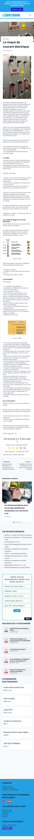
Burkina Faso (8, 690)
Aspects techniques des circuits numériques (17, 670)
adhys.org (11, 433)
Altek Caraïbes (9, 699)
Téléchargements (7, 826)
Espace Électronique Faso (14, 687)
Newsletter (5, 813)
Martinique (7, 701)
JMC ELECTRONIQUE (12, 743)
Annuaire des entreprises (9, 825)
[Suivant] (28, 501)
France (6, 746)
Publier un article (7, 811)
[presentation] (17, 492)
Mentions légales (7, 786)
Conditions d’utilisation (8, 788)
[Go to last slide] (5, 501)
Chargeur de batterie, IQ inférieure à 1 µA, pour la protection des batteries (25, 465)
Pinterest (4, 816)
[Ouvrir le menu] (30, 15)
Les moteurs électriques (17, 649)
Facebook (5, 815)
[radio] (9, 448)
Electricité (6, 38)
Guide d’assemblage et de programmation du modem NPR (20, 640)
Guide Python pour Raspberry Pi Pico (19, 629)
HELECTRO (8, 710)
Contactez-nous (7, 810)
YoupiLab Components (12, 721)
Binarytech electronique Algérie (16, 732)
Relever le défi (17, 9)
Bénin (6, 724)
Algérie (6, 735)
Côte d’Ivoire (8, 712)
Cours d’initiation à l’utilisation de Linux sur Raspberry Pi (19, 660)
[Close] (32, 6)
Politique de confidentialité (10, 790)
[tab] (13, 522)
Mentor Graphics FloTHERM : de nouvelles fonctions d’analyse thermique (8, 465)
